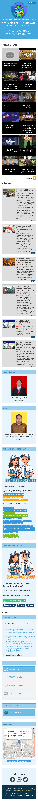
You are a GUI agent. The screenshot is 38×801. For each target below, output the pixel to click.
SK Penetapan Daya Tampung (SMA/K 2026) (15, 501)
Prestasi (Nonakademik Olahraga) (13, 525)
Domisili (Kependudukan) (11, 536)
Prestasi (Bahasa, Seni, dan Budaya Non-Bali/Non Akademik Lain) (17, 530)
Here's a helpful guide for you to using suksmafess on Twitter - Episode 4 (19, 646)
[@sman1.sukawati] (19, 783)
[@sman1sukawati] (25, 783)
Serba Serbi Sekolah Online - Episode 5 (19, 643)
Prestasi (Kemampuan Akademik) (12, 520)
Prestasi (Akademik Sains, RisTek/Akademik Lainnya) (18, 522)
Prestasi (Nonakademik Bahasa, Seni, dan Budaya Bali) (18, 527)
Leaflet (16, 759)
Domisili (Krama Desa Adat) (11, 539)
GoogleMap (12, 763)
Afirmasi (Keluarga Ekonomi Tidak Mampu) (15, 512)
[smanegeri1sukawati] (12, 783)
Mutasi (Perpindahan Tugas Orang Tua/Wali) (15, 517)
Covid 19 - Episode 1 (13, 653)
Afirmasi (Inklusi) (8, 509)
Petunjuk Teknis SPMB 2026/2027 (13, 499)
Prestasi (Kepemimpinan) (10, 534)
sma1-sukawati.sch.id (25, 792)
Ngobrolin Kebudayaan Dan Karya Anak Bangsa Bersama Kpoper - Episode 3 (19, 649)
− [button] (5, 735)
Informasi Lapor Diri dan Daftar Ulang (14, 496)
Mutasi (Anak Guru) (9, 514)
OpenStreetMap (24, 759)
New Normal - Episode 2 (14, 652)
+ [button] (5, 732)
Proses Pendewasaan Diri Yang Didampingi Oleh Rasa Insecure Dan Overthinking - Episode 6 (21, 639)
